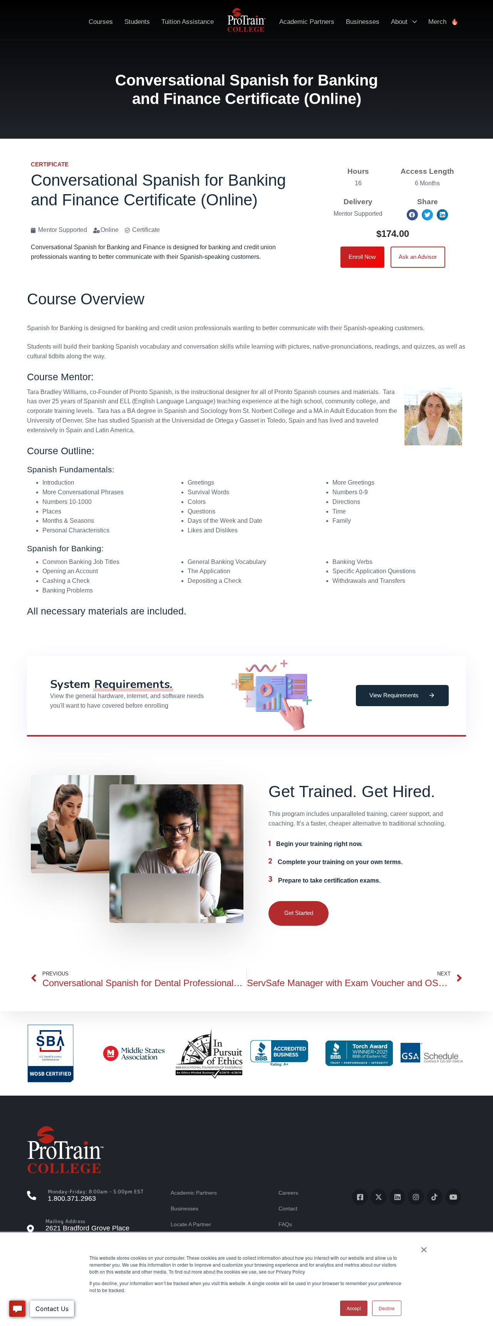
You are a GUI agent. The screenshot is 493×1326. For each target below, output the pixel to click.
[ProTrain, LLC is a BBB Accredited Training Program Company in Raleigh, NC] (279, 1053)
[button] (412, 214)
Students (137, 21)
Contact (287, 1208)
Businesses (362, 21)
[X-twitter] (378, 1197)
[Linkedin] (397, 1197)
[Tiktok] (435, 1197)
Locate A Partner (191, 1224)
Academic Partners (306, 21)
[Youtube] (453, 1197)
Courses (101, 21)
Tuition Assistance (187, 21)
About (399, 21)
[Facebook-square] (360, 1197)
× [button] (423, 1247)
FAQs (285, 1224)
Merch (437, 21)
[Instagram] (416, 1197)
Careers (288, 1193)
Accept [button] (354, 1308)
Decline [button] (387, 1308)
